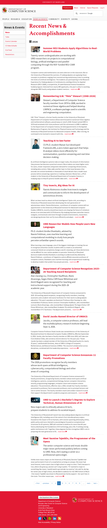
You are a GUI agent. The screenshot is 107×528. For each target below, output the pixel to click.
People (5, 19)
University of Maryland (54, 2)
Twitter (44, 518)
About (76, 8)
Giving (75, 19)
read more (74, 89)
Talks (7, 37)
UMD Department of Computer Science (19, 10)
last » (95, 483)
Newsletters (9, 54)
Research (15, 19)
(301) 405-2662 (52, 515)
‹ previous (45, 483)
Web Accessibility (44, 522)
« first (37, 483)
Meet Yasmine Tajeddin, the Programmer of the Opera (69, 440)
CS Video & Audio (11, 46)
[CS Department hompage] (87, 499)
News (7, 32)
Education (27, 19)
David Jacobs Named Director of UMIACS (65, 316)
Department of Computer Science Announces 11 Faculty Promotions (69, 356)
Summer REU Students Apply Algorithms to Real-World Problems (70, 50)
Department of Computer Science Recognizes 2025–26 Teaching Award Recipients (71, 270)
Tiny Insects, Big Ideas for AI (59, 185)
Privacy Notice (56, 522)
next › (89, 483)
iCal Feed (8, 50)
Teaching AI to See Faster (57, 140)
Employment (67, 8)
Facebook (40, 518)
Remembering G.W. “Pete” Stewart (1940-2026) (69, 96)
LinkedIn (54, 518)
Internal (82, 8)
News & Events (40, 19)
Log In (102, 8)
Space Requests (92, 8)
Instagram (49, 518)
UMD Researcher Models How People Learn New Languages (69, 225)
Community (54, 19)
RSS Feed (59, 518)
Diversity (65, 19)
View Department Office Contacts (48, 497)
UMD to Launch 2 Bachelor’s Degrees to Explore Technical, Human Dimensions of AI (69, 401)
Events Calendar (11, 41)
